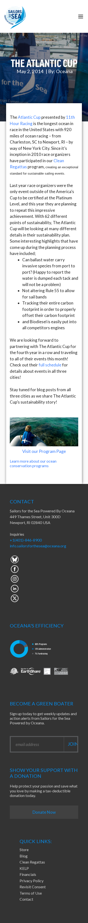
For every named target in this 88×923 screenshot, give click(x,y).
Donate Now (44, 812)
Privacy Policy (32, 880)
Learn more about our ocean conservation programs (33, 463)
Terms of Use (31, 893)
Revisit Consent (33, 886)
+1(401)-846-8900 (26, 540)
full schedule (50, 364)
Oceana (64, 71)
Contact (26, 899)
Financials (28, 874)
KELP (24, 868)
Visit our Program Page (44, 451)
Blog (24, 856)
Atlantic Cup (29, 117)
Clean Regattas (32, 862)
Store (24, 849)
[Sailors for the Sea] (14, 16)
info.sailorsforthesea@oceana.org (38, 545)
